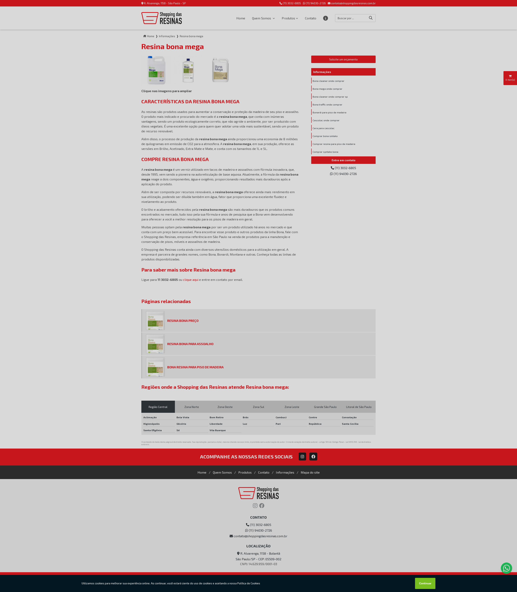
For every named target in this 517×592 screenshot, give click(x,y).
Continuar (425, 583)
